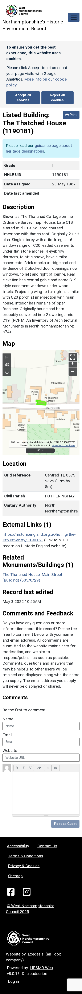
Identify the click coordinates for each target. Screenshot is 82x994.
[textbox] (45, 793)
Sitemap (15, 875)
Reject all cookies (57, 97)
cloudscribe (36, 973)
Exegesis (36, 954)
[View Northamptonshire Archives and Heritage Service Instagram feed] (27, 891)
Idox (57, 954)
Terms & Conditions (25, 856)
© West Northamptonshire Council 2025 (30, 908)
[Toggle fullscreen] (73, 357)
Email (7, 734)
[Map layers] (7, 357)
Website (10, 750)
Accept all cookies (23, 97)
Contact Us (47, 846)
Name (8, 719)
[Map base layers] (7, 365)
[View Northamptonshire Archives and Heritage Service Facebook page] (11, 891)
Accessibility (18, 846)
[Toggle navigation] (73, 17)
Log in (13, 981)
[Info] (7, 372)
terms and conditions (63, 445)
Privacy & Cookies (24, 865)
